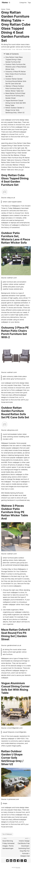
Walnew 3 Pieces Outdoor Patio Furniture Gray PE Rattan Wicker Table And (14, 88)
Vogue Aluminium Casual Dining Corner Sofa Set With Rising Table (15, 103)
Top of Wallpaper (7, 834)
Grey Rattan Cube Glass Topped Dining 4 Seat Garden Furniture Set (14, 59)
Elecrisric (18, 867)
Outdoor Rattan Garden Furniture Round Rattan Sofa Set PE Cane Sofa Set (15, 81)
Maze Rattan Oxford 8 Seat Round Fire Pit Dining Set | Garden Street (15, 95)
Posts (8, 9)
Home (5, 2)
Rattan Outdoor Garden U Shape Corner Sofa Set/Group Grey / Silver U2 (14, 110)
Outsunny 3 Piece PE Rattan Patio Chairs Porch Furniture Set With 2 (15, 74)
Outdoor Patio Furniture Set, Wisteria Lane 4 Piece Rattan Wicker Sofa (15, 66)
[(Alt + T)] (9, 2)
